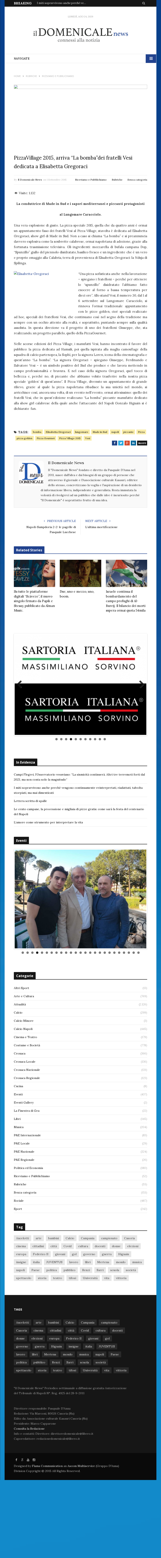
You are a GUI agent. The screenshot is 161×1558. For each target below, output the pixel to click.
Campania (87, 1346)
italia (36, 1370)
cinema (21, 1354)
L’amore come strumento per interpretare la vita (48, 853)
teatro (57, 1386)
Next (140, 700)
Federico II (40, 1362)
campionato (109, 1346)
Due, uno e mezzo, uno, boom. (77, 594)
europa (21, 1362)
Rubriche (117, 179)
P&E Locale (22, 1251)
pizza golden (24, 438)
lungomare (81, 431)
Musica (18, 1235)
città (54, 1354)
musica (137, 1370)
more (142, 443)
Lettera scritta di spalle (30, 832)
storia (42, 1386)
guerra (107, 1362)
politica (51, 1378)
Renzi (86, 1378)
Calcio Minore (24, 1128)
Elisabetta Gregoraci (58, 431)
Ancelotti (22, 1346)
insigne (21, 1370)
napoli (115, 431)
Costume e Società (27, 1153)
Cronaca (19, 1161)
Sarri (100, 1378)
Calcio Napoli (23, 1137)
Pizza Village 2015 (70, 438)
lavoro (73, 1370)
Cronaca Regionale (27, 1186)
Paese (35, 1378)
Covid (67, 1354)
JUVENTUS (54, 1370)
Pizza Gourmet (46, 438)
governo (89, 1362)
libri (88, 1370)
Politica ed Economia (28, 1276)
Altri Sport (21, 1096)
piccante (128, 431)
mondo (121, 1370)
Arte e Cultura (24, 1104)
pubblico (69, 1378)
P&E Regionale (24, 1267)
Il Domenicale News (30, 179)
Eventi (18, 1202)
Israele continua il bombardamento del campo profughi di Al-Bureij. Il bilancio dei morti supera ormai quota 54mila (125, 601)
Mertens (103, 1370)
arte (39, 1346)
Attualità (20, 1112)
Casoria (129, 1346)
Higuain (123, 1362)
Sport (18, 1317)
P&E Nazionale (24, 1259)
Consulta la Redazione (29, 1536)
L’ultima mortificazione (101, 527)
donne (116, 1354)
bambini (53, 1346)
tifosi (72, 1386)
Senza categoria (137, 179)
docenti (100, 1354)
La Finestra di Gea (26, 1218)
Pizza (141, 431)
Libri (17, 1227)
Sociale (19, 1308)
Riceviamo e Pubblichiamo (91, 179)
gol (74, 1362)
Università (90, 1386)
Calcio (18, 1120)
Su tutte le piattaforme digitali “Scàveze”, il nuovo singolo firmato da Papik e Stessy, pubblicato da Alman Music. (34, 601)
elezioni (132, 1354)
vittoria (121, 1386)
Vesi (87, 438)
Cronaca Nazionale (27, 1177)
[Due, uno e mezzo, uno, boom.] (80, 573)
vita (106, 1386)
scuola (114, 1378)
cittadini (38, 1354)
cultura (83, 1354)
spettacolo (23, 1386)
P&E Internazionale (27, 1243)
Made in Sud (100, 431)
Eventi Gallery (24, 1210)
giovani (60, 1362)
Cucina (18, 1194)
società (131, 1378)
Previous (21, 700)
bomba (37, 431)
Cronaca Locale (24, 1169)
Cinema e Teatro (25, 1145)
